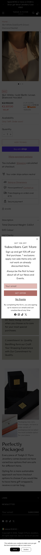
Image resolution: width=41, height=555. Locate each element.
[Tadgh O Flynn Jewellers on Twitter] (25, 315)
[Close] (37, 239)
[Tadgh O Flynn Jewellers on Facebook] (15, 315)
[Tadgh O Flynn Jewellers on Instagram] (18, 315)
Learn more (27, 545)
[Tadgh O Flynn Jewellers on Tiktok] (22, 315)
